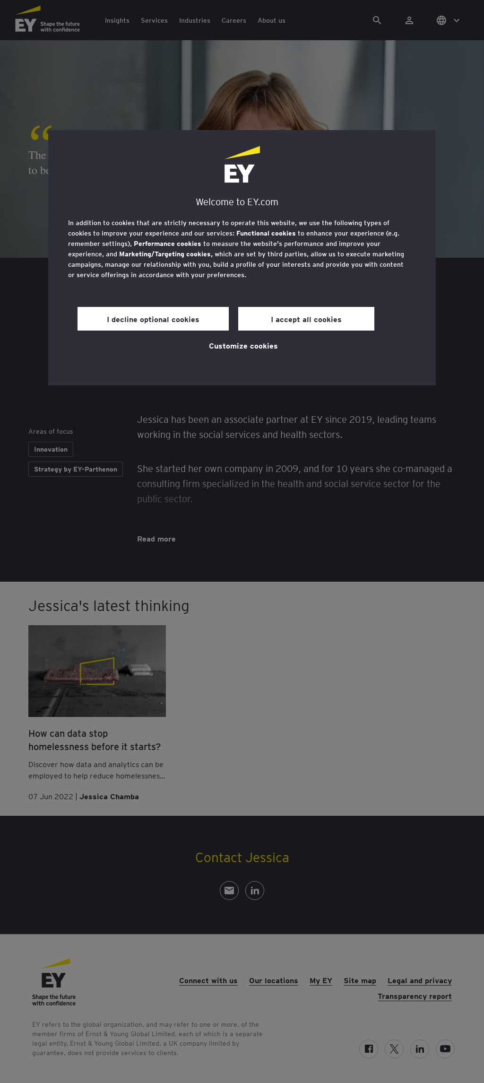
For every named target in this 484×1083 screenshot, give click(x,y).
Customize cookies (243, 345)
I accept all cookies (306, 319)
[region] (242, 257)
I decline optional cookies (153, 319)
